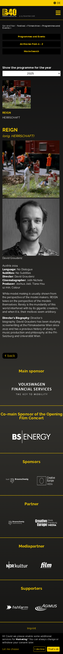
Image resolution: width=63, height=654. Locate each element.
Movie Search (31, 51)
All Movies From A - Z (31, 44)
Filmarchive (33, 26)
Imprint (31, 628)
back (11, 356)
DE (59, 3)
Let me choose (10, 649)
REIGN (6, 112)
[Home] (18, 12)
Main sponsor (31, 371)
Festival (21, 26)
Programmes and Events (31, 36)
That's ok (53, 649)
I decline (40, 649)
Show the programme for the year (26, 67)
